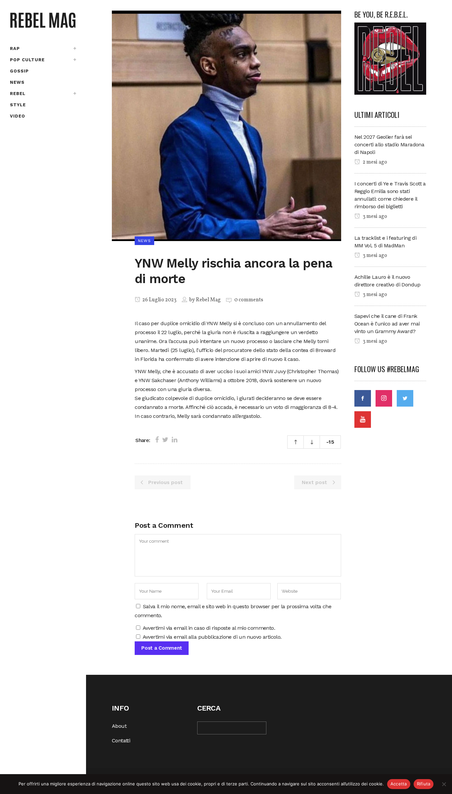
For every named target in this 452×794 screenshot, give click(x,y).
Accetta (398, 783)
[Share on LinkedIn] (174, 440)
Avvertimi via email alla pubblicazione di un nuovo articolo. (212, 637)
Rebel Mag (208, 300)
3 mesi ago (374, 216)
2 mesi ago (374, 162)
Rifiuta (423, 783)
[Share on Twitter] (165, 440)
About (119, 726)
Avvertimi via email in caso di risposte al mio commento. (209, 628)
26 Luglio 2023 (158, 300)
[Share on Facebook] (157, 440)
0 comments (248, 300)
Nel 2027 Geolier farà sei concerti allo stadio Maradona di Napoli (389, 144)
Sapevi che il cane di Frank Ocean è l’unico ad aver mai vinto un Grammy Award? (387, 323)
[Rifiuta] (443, 784)
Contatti (121, 740)
